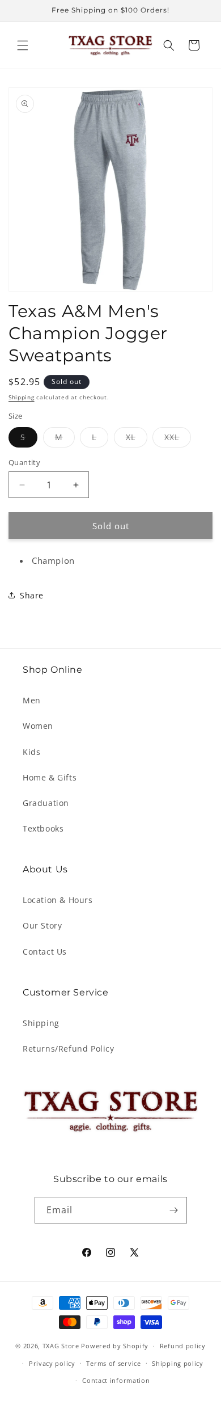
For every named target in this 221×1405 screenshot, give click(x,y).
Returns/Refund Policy (68, 1048)
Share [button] (32, 595)
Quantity (24, 462)
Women (38, 725)
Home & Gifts (49, 777)
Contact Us (45, 951)
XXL (177, 439)
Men (32, 700)
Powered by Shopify (114, 1345)
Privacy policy (52, 1363)
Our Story (42, 925)
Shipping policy (177, 1363)
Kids (31, 751)
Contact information (116, 1380)
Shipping (21, 397)
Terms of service (113, 1363)
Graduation (46, 803)
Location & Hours (58, 900)
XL (136, 439)
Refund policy (183, 1345)
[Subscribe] (174, 1210)
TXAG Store (62, 1345)
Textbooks (43, 828)
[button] (22, 45)
